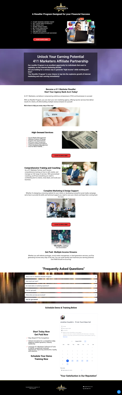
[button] (78, 331)
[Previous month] (72, 341)
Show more (65, 336)
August (77, 341)
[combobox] (71, 370)
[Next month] (85, 341)
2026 (80, 341)
